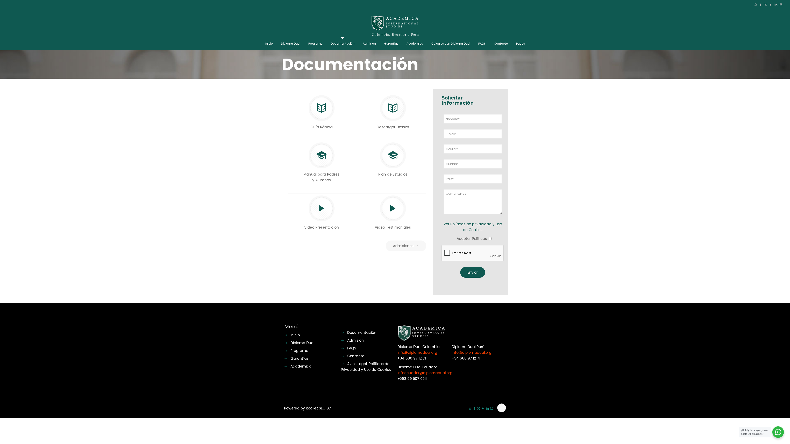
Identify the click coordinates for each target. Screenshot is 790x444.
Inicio (295, 335)
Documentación (361, 332)
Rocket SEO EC (318, 408)
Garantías (299, 358)
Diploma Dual (302, 342)
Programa (299, 350)
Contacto (355, 356)
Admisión (355, 340)
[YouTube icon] (770, 5)
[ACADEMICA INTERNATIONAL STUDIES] (395, 23)
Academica (300, 366)
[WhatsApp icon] (755, 5)
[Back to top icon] (501, 408)
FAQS (351, 348)
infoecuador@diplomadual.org (424, 372)
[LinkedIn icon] (775, 5)
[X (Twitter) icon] (765, 5)
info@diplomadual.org (417, 352)
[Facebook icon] (760, 5)
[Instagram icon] (781, 5)
